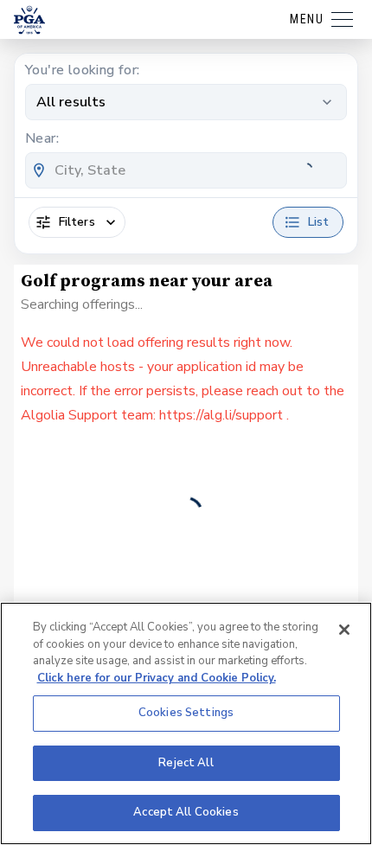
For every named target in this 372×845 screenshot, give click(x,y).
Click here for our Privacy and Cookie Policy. (156, 678)
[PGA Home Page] (29, 19)
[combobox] (186, 170)
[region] (186, 723)
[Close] (344, 630)
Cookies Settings (186, 712)
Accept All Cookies (185, 812)
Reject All (185, 763)
